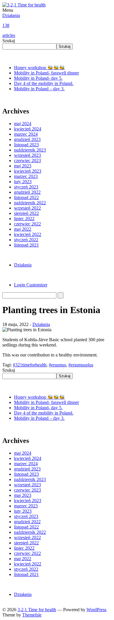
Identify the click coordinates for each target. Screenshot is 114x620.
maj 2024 (22, 123)
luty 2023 (23, 181)
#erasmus (57, 364)
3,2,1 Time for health (37, 609)
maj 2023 (22, 165)
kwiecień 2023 (27, 171)
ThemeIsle (32, 614)
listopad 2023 (26, 144)
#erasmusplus (80, 364)
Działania (11, 25)
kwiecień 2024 (27, 128)
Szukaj (8, 40)
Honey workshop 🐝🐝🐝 (39, 67)
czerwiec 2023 (27, 160)
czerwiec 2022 (27, 223)
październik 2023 (30, 149)
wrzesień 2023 (27, 155)
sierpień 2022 (26, 213)
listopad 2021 (26, 244)
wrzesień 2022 (27, 207)
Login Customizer (30, 284)
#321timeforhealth (29, 364)
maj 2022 (22, 229)
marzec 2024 (26, 134)
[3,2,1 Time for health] (24, 4)
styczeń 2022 (26, 239)
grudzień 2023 (27, 139)
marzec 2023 (26, 176)
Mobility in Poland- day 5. (38, 78)
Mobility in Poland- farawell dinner (46, 72)
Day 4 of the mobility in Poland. (43, 83)
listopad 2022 (26, 197)
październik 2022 (30, 202)
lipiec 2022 (24, 218)
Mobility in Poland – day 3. (39, 88)
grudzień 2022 (27, 192)
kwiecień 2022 (27, 234)
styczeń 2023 (26, 186)
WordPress (96, 609)
